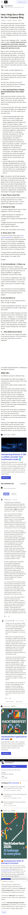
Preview (14, 494)
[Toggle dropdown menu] (26, 435)
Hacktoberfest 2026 (6, 871)
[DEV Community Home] (6, 2)
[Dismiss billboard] (26, 881)
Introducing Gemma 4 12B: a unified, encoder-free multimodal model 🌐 (13, 457)
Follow (14, 766)
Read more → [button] (6, 477)
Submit (6, 494)
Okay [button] (4, 912)
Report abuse (19, 701)
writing (9, 20)
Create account (22, 2)
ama (19, 20)
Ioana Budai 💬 (9, 5)
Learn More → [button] (6, 753)
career (3, 20)
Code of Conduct (10, 701)
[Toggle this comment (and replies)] (2, 502)
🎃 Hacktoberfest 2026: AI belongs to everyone (12, 862)
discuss (14, 20)
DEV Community (14, 783)
